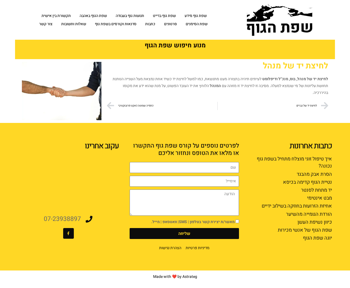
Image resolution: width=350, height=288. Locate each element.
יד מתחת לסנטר (316, 190)
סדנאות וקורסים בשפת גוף (115, 24)
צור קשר (45, 24)
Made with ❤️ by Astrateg (175, 277)
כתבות (150, 24)
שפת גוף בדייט (164, 16)
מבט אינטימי (319, 198)
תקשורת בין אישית (56, 16)
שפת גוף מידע (196, 16)
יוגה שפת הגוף (317, 238)
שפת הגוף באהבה (93, 16)
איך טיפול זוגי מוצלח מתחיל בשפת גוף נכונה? (294, 162)
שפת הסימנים (197, 24)
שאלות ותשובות (73, 24)
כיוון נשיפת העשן (315, 222)
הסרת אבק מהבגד (314, 174)
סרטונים (170, 24)
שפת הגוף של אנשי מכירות (305, 230)
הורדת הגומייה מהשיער (309, 214)
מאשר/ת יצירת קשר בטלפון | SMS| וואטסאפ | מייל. (193, 222)
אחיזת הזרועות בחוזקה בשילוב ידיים (297, 206)
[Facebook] (68, 233)
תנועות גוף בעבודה (130, 16)
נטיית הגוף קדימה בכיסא (307, 182)
